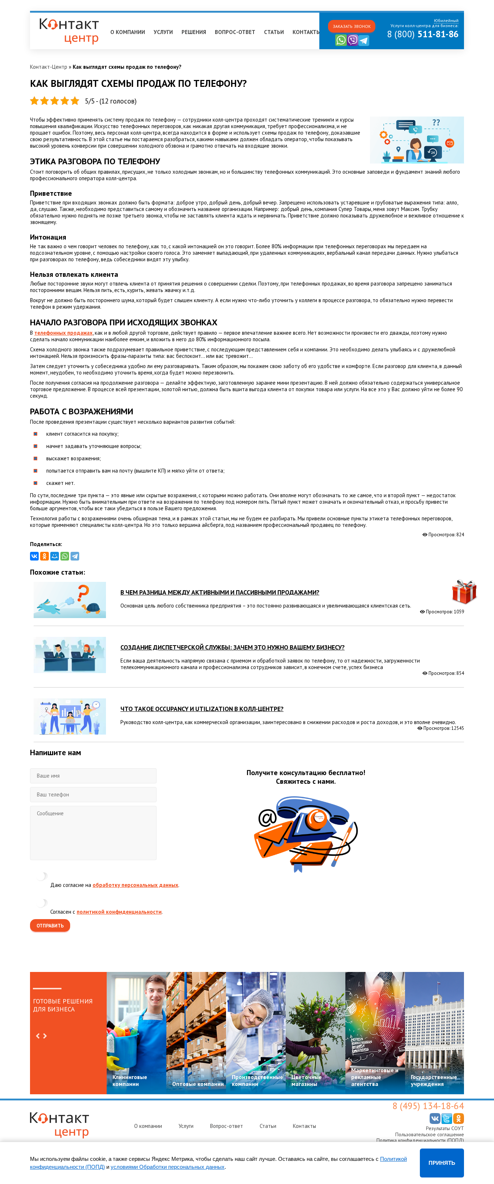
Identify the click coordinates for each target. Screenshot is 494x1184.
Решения (194, 32)
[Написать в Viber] (352, 44)
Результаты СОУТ (445, 1128)
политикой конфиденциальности (119, 911)
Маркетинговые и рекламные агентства (375, 1076)
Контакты (307, 32)
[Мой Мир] (54, 556)
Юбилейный (47, 15)
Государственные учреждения (434, 1080)
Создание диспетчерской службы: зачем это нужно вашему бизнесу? (232, 647)
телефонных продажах (63, 332)
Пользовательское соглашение (429, 1134)
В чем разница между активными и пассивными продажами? (219, 592)
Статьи (274, 32)
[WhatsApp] (64, 556)
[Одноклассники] (44, 556)
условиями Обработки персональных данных (168, 1167)
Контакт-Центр (48, 66)
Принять (442, 1163)
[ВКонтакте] (34, 556)
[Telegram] (75, 556)
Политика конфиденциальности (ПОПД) (420, 1140)
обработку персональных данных (135, 884)
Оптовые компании (198, 1083)
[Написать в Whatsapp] (341, 44)
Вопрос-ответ (235, 32)
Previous (37, 1036)
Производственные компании (257, 1080)
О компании (127, 32)
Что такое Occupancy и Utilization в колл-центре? (202, 709)
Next (45, 1036)
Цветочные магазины (306, 1080)
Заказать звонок (352, 26)
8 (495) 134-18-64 (428, 1106)
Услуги (163, 32)
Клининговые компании (129, 1080)
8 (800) (423, 34)
